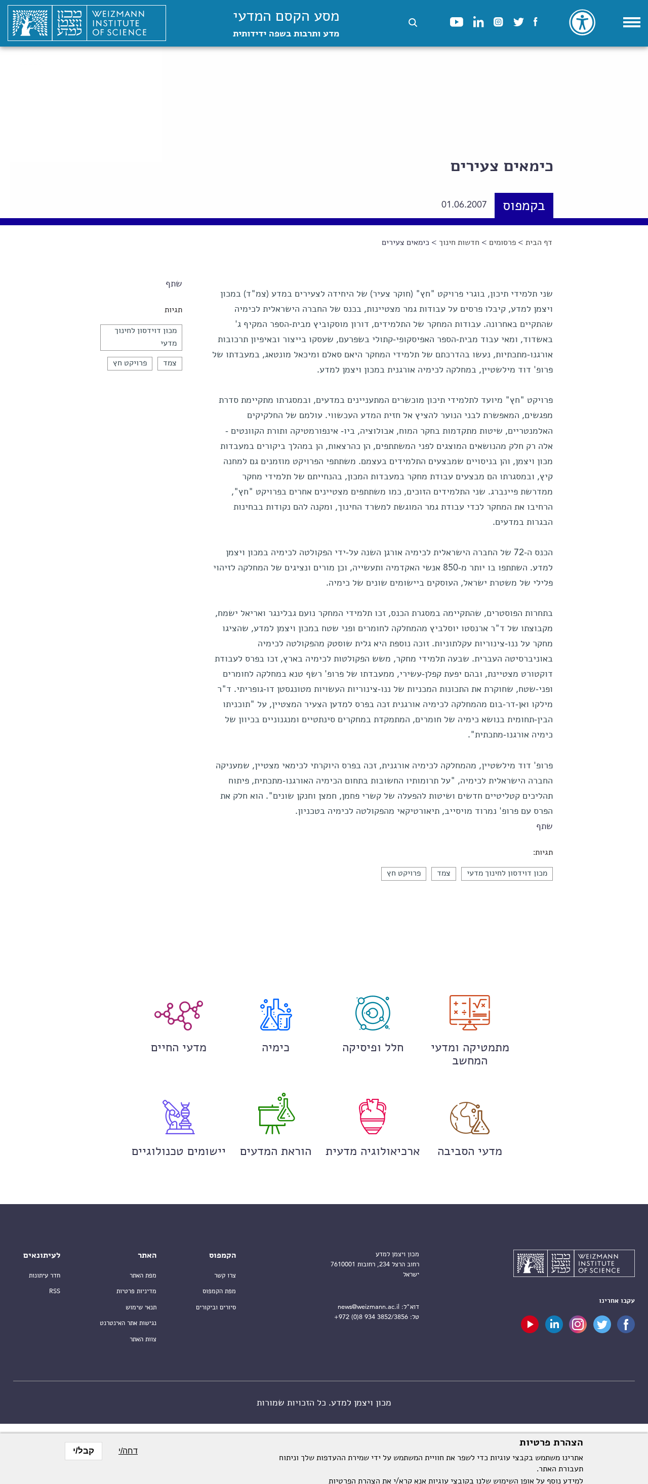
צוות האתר (143, 1339)
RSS (54, 1291)
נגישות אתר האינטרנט (128, 1323)
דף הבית (538, 243)
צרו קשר (225, 1275)
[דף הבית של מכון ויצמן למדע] (87, 23)
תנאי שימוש (141, 1307)
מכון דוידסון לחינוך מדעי (507, 874)
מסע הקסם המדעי (286, 24)
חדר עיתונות (44, 1275)
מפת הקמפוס (219, 1291)
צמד (170, 363)
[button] (413, 22)
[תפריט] (631, 22)
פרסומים (502, 243)
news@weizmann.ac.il (368, 1307)
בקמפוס (524, 207)
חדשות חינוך (459, 243)
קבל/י (83, 1451)
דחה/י (128, 1451)
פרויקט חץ (130, 363)
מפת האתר (143, 1275)
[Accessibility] (582, 22)
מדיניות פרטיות (136, 1291)
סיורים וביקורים (216, 1307)
